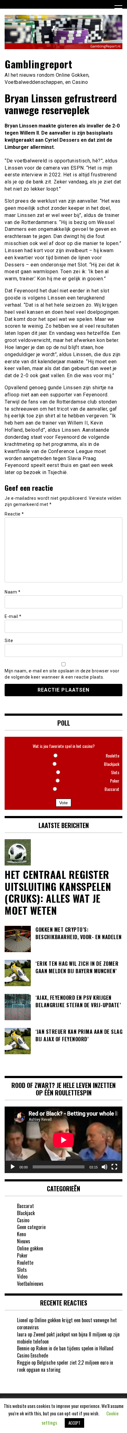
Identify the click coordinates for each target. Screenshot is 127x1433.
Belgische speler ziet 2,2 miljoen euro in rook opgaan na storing (65, 1366)
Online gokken (30, 1248)
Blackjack (26, 1213)
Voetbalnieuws (30, 1283)
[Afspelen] (13, 1167)
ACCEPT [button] (74, 1423)
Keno (21, 1234)
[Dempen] (104, 1167)
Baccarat (25, 1206)
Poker (22, 1255)
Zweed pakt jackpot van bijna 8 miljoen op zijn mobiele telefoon (68, 1338)
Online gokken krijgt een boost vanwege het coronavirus (67, 1323)
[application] (63, 1140)
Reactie (14, 513)
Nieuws (23, 1241)
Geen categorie (31, 1227)
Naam (12, 591)
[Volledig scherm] (114, 1167)
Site (9, 640)
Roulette (25, 1262)
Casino (23, 1220)
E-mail (13, 616)
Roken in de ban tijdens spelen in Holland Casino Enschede (65, 1352)
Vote (63, 802)
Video (22, 1276)
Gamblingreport (38, 64)
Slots (22, 1269)
